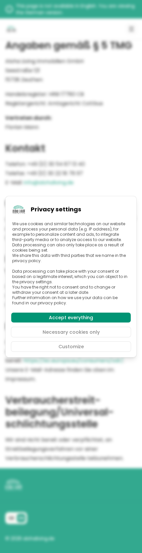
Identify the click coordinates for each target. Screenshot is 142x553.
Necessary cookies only (71, 332)
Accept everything (71, 317)
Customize (71, 346)
